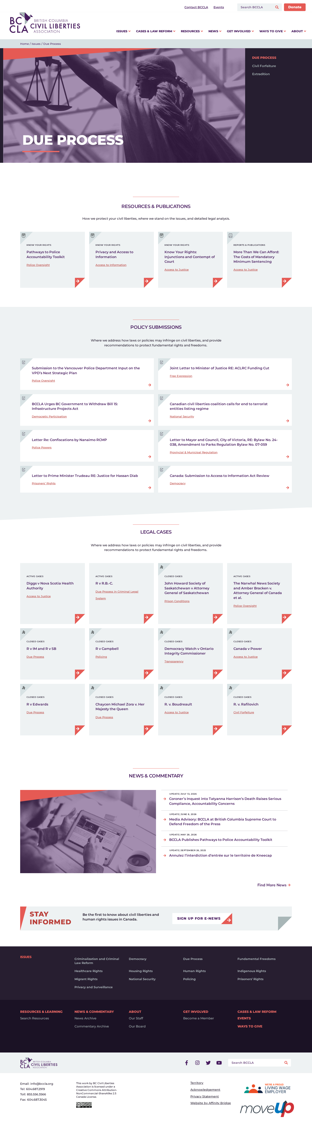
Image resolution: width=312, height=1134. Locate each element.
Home (24, 43)
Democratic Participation (49, 416)
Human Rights (194, 971)
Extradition (261, 74)
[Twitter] (208, 1063)
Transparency (173, 661)
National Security (182, 416)
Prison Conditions (177, 601)
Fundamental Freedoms (256, 959)
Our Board (137, 1026)
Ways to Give (250, 1026)
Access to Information (111, 265)
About (135, 1012)
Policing (101, 656)
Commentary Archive (91, 1026)
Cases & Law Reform (257, 1012)
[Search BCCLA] (254, 7)
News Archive (85, 1018)
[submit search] (277, 7)
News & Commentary (94, 1012)
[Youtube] (219, 1063)
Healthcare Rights (88, 971)
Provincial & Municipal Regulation (194, 452)
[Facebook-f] (186, 1063)
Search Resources (34, 1018)
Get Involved (195, 1012)
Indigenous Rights (252, 971)
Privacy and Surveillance (93, 987)
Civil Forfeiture (264, 66)
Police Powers (42, 447)
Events (244, 1018)
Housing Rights (141, 971)
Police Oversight (38, 265)
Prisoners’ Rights (44, 483)
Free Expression (181, 376)
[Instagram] (197, 1063)
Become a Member (198, 1018)
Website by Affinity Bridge (210, 1103)
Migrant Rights (85, 979)
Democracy (178, 483)
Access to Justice (176, 269)
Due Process (264, 58)
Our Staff (136, 1018)
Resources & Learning (41, 1012)
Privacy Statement (204, 1096)
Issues (36, 43)
